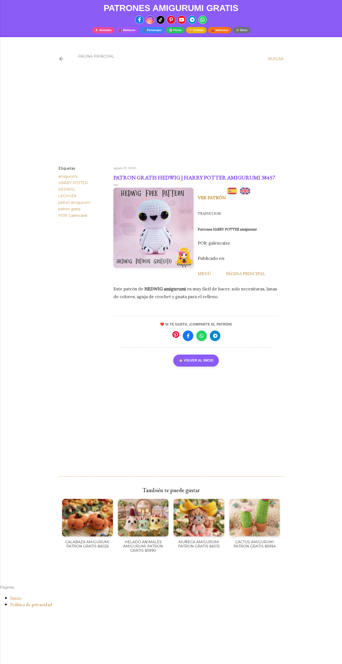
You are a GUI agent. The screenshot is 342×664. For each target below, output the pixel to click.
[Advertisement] (171, 118)
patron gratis (69, 209)
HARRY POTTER (73, 183)
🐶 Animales (103, 30)
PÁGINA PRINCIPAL (245, 273)
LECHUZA (67, 196)
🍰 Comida (196, 30)
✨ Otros (241, 30)
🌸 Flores (175, 30)
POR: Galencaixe (72, 215)
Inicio (15, 598)
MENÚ (204, 273)
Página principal (96, 56)
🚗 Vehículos (219, 30)
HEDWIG (66, 189)
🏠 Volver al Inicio (196, 360)
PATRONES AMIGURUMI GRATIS (171, 8)
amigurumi (68, 176)
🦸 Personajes (152, 30)
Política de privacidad (31, 604)
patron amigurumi (74, 202)
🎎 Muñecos (127, 30)
